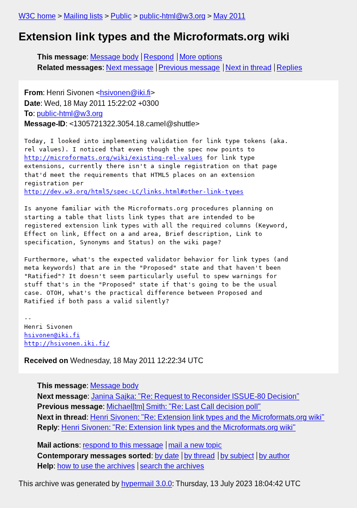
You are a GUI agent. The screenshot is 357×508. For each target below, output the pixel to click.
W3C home (37, 16)
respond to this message (123, 445)
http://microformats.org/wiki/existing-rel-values (113, 157)
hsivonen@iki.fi (125, 93)
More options (200, 57)
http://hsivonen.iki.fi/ (67, 343)
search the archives (172, 466)
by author (274, 456)
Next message (129, 68)
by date (167, 456)
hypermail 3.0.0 (146, 484)
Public (121, 16)
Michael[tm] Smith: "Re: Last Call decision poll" (183, 406)
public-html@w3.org (172, 16)
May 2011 (229, 16)
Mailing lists (83, 16)
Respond (159, 57)
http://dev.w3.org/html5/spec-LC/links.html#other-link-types (134, 191)
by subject (237, 456)
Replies (289, 68)
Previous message (189, 68)
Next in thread (248, 68)
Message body (114, 57)
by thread (199, 456)
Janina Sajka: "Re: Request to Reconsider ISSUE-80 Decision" (195, 396)
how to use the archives (96, 466)
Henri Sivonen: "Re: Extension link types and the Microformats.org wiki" (207, 417)
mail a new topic (195, 445)
